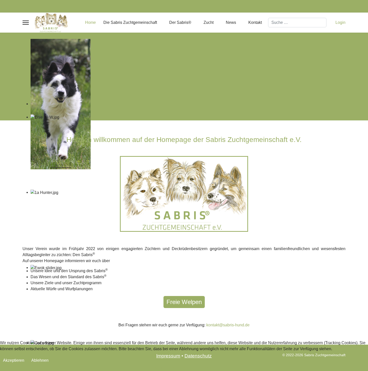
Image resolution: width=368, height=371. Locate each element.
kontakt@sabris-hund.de (228, 325)
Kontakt (255, 22)
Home (90, 22)
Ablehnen (40, 360)
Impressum (204, 368)
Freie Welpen (184, 302)
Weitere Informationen (173, 368)
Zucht (209, 22)
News (231, 22)
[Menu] (26, 23)
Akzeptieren (13, 360)
